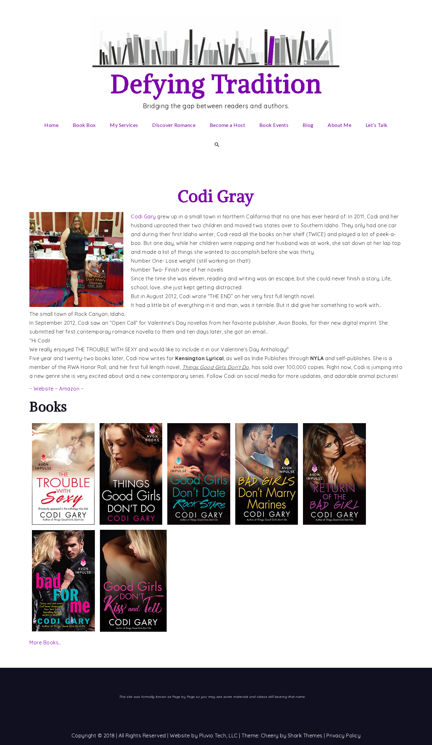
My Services (124, 125)
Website (44, 388)
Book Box (84, 125)
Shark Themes (306, 735)
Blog (308, 125)
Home (51, 125)
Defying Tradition (216, 84)
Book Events (274, 125)
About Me (339, 125)
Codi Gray (216, 196)
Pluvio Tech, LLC (218, 735)
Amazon (69, 388)
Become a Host (227, 125)
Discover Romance (173, 125)
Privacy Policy (343, 735)
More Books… (45, 642)
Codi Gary (143, 216)
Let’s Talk (377, 125)
